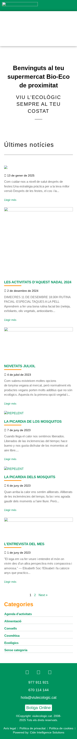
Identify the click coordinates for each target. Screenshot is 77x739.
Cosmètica (12, 635)
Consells (10, 628)
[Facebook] (27, 672)
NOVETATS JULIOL (19, 366)
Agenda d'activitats (18, 614)
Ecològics (11, 643)
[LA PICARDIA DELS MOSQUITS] (14, 469)
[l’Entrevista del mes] (38, 520)
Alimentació (12, 621)
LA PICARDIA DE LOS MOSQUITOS (33, 421)
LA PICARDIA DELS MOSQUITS (29, 477)
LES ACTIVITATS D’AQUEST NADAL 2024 (37, 282)
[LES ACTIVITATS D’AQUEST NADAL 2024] (38, 210)
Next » (43, 595)
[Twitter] (38, 672)
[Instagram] (50, 672)
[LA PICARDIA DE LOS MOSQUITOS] (14, 413)
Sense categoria (15, 650)
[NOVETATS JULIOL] (38, 330)
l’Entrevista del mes (24, 544)
